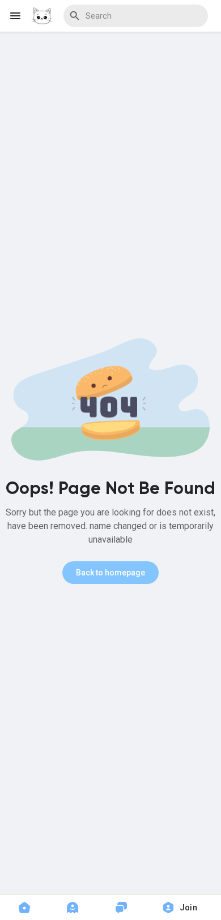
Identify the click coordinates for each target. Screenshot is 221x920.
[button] (183, 907)
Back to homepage (110, 572)
